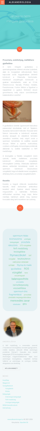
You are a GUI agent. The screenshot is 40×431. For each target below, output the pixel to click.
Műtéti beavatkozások (10, 405)
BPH (25, 304)
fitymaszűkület (18, 255)
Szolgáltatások (8, 386)
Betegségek (6, 394)
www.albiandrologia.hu (15, 419)
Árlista (7, 391)
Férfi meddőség (10, 399)
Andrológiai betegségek (13, 397)
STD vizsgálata (25, 245)
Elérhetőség (7, 408)
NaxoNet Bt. (24, 422)
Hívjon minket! (11, 368)
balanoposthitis (20, 278)
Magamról (6, 383)
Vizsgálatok (9, 388)
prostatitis (20, 282)
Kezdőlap (6, 380)
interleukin (16, 304)
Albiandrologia (20, 2)
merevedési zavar (20, 300)
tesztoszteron (24, 258)
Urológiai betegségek (12, 402)
